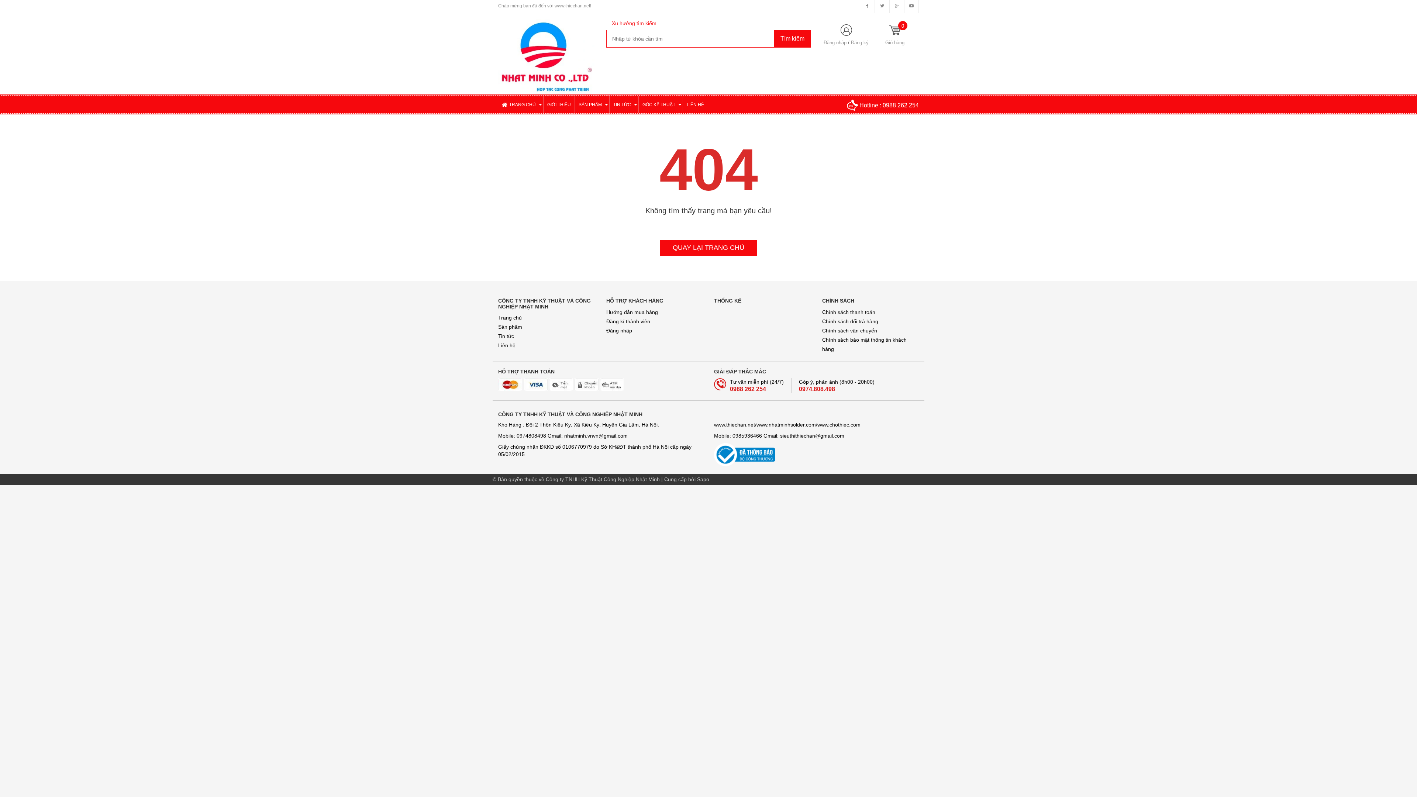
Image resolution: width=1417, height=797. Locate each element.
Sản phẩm (510, 327)
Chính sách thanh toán (848, 312)
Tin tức (506, 336)
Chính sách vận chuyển (849, 331)
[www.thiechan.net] (546, 53)
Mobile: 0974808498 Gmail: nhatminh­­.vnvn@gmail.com (563, 436)
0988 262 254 (901, 105)
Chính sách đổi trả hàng (850, 321)
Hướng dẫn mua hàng (632, 312)
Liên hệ (507, 345)
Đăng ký (860, 42)
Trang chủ (510, 318)
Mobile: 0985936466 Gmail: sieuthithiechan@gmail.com (779, 436)
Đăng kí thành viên (628, 321)
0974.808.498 (817, 389)
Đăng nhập (835, 42)
